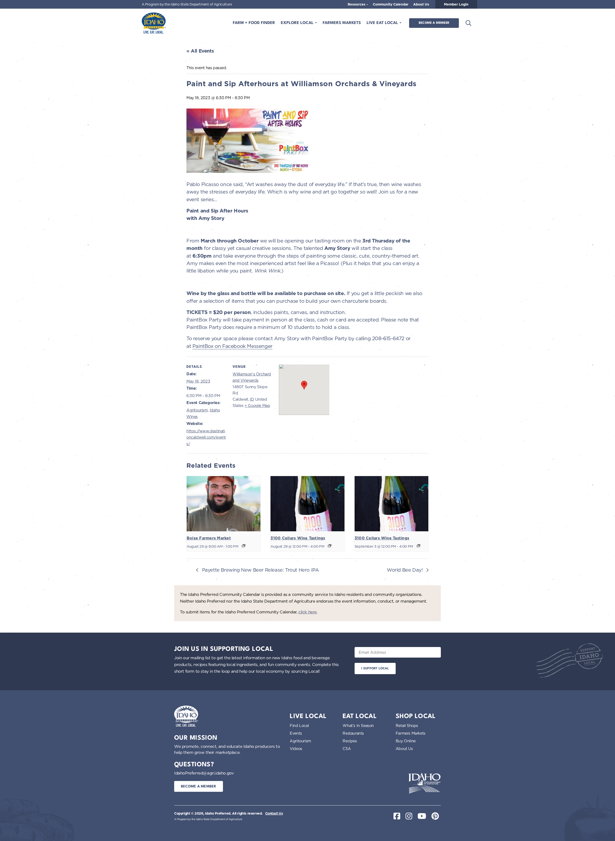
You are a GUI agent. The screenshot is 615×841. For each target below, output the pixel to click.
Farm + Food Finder (254, 23)
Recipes (350, 740)
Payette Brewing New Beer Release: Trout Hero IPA (260, 570)
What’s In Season (358, 725)
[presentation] (223, 503)
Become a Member (434, 22)
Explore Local (298, 23)
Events (296, 733)
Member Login (456, 4)
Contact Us (274, 813)
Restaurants (353, 733)
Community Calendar (390, 4)
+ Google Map (257, 405)
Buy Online (406, 740)
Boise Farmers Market (209, 538)
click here (307, 611)
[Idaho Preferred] (154, 23)
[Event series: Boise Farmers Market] (243, 545)
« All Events (200, 51)
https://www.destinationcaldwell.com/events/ (206, 437)
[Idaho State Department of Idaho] (424, 783)
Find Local (299, 725)
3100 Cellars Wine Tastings (298, 538)
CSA (347, 748)
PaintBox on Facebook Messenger (232, 346)
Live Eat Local (383, 23)
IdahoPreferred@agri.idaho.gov (204, 772)
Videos (296, 748)
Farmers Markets (342, 23)
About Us (421, 4)
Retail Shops (407, 725)
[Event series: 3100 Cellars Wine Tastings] (329, 545)
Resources (357, 4)
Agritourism (197, 410)
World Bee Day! (405, 570)
